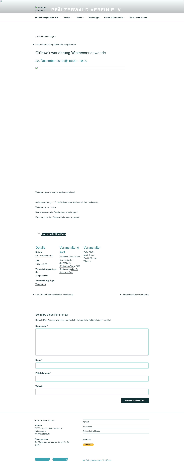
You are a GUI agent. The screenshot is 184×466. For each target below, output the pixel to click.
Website (39, 386)
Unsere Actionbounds (113, 17)
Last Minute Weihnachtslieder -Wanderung (54, 294)
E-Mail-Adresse (43, 373)
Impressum (87, 426)
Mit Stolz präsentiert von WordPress (97, 460)
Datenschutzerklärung (91, 431)
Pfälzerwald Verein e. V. (86, 9)
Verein (79, 17)
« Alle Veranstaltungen (45, 36)
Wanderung (40, 284)
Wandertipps (93, 17)
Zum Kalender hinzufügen (53, 234)
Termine (66, 17)
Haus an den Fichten (138, 17)
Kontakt (86, 421)
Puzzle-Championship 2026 (46, 17)
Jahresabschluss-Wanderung (136, 294)
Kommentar (41, 325)
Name (38, 359)
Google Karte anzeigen (68, 271)
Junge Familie (41, 275)
